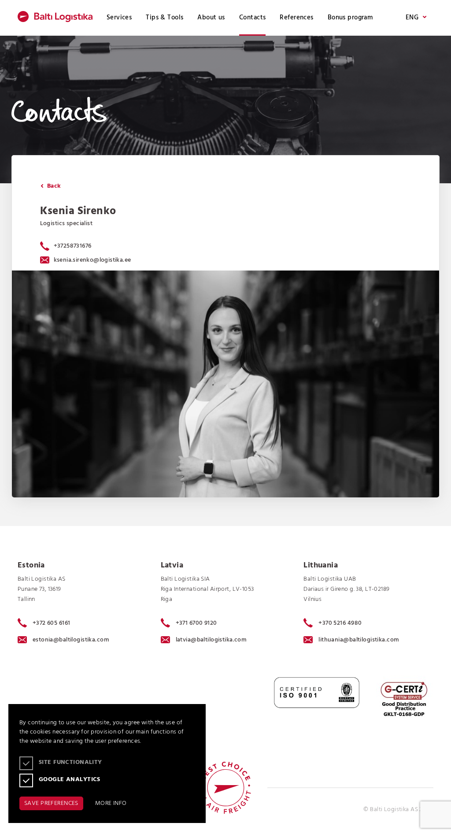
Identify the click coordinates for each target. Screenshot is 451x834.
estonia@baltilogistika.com (71, 640)
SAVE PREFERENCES (51, 803)
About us (211, 17)
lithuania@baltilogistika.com (358, 640)
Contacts (252, 17)
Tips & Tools (164, 17)
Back (53, 186)
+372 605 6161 (51, 623)
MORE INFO (111, 803)
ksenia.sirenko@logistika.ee (92, 260)
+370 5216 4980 (340, 623)
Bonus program (350, 17)
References (296, 17)
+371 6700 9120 (196, 623)
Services (119, 17)
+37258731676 (73, 246)
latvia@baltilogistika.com (211, 640)
